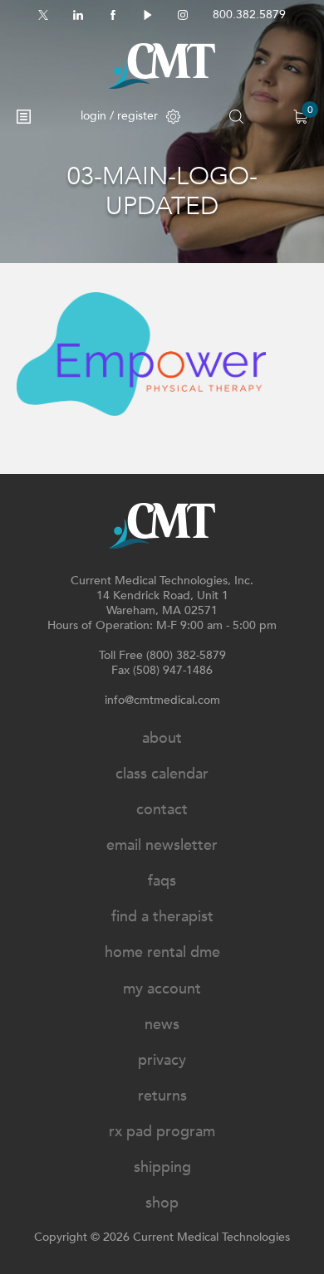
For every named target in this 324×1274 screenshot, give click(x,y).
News (162, 1024)
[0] (300, 116)
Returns (162, 1096)
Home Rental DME (162, 952)
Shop (162, 1203)
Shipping (162, 1167)
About (162, 738)
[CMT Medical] (162, 66)
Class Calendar (162, 774)
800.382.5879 (249, 14)
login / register (119, 116)
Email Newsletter (162, 845)
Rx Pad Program (162, 1131)
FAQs (162, 881)
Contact (162, 809)
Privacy (162, 1060)
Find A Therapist (162, 916)
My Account (162, 989)
